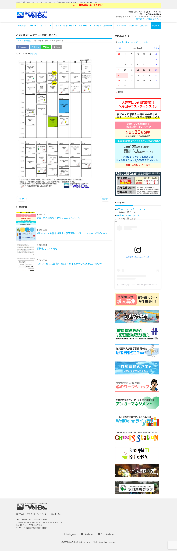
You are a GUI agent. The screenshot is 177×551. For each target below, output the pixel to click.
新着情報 (33, 54)
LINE (47, 47)
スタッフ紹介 (120, 26)
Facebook (23, 47)
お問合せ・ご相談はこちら (148, 19)
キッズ (56, 26)
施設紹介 (107, 26)
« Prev (21, 199)
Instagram (70, 534)
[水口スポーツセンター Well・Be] (32, 14)
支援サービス (84, 26)
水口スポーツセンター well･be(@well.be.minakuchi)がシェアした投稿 (146, 285)
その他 (96, 26)
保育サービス (68, 26)
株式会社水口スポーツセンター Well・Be (84, 542)
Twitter (36, 47)
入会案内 (21, 26)
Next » (105, 199)
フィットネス (44, 26)
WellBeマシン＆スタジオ (127, 215)
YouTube (88, 534)
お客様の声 (133, 26)
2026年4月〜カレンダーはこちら (133, 42)
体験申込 (155, 26)
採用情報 (144, 26)
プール (32, 26)
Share (57, 47)
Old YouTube (107, 534)
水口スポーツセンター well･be (131, 209)
